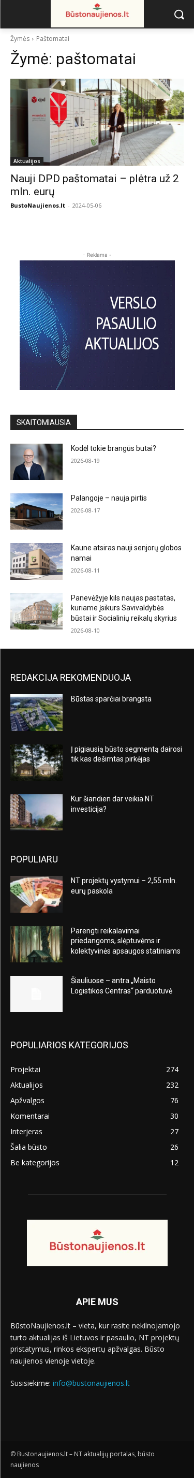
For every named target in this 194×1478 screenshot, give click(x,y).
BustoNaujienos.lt (37, 205)
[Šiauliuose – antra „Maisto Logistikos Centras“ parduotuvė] (36, 994)
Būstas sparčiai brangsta (111, 699)
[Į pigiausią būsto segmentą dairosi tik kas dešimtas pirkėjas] (36, 762)
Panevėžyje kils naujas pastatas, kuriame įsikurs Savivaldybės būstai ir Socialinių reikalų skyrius (124, 608)
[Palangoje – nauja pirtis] (36, 511)
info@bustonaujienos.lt (91, 1383)
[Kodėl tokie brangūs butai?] (36, 462)
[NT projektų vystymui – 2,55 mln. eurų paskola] (36, 894)
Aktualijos (26, 161)
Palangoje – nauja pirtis (109, 498)
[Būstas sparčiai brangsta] (36, 712)
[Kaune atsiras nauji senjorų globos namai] (36, 561)
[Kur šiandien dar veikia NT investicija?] (36, 812)
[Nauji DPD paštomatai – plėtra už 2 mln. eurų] (97, 122)
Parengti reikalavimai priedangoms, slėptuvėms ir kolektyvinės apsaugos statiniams (126, 941)
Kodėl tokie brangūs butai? (113, 448)
